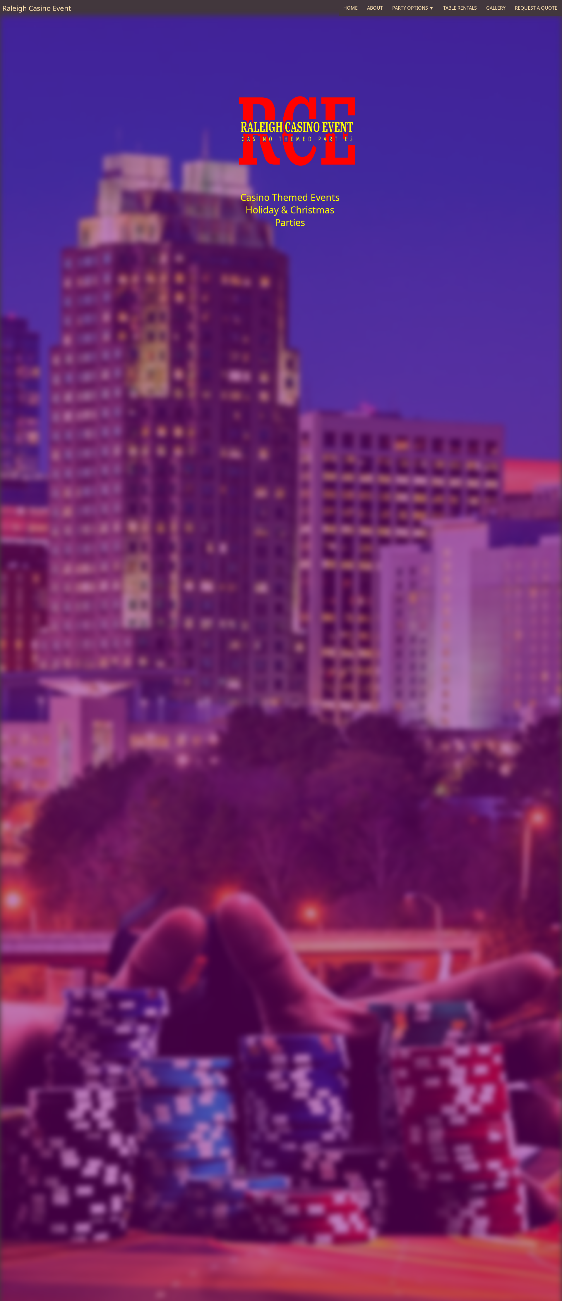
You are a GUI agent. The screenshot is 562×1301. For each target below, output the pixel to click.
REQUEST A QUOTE (536, 8)
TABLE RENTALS (460, 8)
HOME (350, 8)
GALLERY (496, 8)
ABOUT (375, 8)
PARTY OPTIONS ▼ (413, 8)
